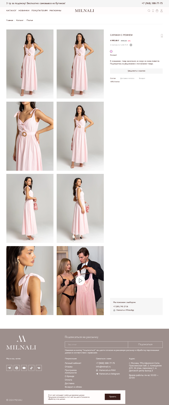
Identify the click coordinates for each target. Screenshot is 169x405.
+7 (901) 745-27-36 (120, 307)
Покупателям (39, 11)
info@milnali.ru (103, 366)
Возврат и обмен (73, 387)
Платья (30, 20)
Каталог (11, 11)
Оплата (68, 380)
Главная (9, 20)
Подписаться (145, 344)
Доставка (69, 383)
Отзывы (68, 366)
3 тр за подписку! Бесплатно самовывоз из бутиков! (35, 3)
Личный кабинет (73, 363)
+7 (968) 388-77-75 (105, 363)
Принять (112, 397)
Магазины (55, 11)
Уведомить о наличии (136, 71)
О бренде (69, 376)
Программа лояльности (71, 371)
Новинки (23, 11)
